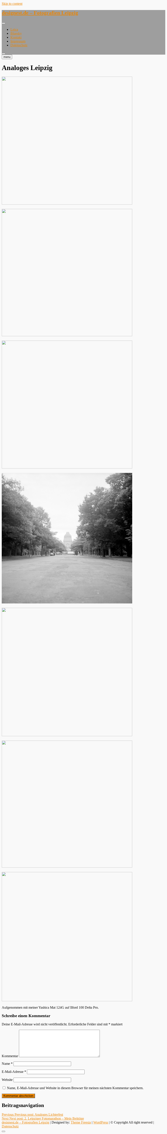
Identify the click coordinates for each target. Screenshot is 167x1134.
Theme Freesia (81, 1122)
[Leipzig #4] (67, 467)
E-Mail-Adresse (14, 1072)
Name (7, 1063)
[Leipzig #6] (67, 735)
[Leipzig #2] (67, 203)
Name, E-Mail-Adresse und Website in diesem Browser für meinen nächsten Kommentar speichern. (75, 1088)
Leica (14, 29)
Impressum (17, 41)
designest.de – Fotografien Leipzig (40, 13)
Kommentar (10, 1056)
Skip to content (12, 3)
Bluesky (16, 33)
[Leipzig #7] (67, 866)
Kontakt (16, 37)
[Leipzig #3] (67, 335)
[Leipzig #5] (67, 602)
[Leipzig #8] (67, 1000)
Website (7, 1080)
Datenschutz (18, 45)
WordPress (100, 1122)
